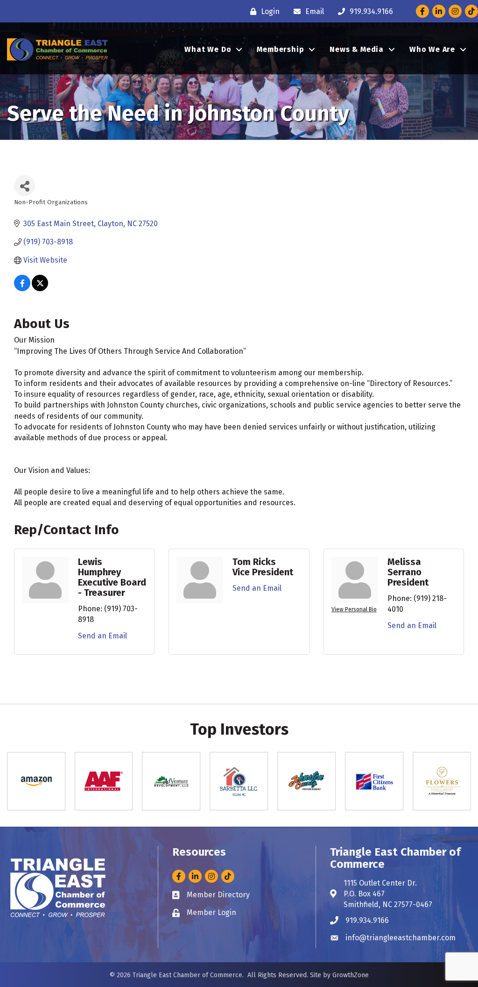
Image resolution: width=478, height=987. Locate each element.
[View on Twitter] (40, 288)
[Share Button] (24, 185)
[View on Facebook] (22, 288)
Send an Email (102, 635)
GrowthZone (350, 975)
